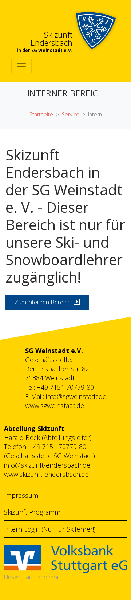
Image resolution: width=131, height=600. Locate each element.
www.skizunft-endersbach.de (46, 474)
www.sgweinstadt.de (54, 405)
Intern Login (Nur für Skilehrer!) (50, 529)
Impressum (21, 495)
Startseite (41, 114)
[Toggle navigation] (21, 66)
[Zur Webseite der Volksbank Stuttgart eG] (65, 558)
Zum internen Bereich (44, 302)
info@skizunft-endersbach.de (47, 465)
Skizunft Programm (32, 512)
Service (70, 114)
